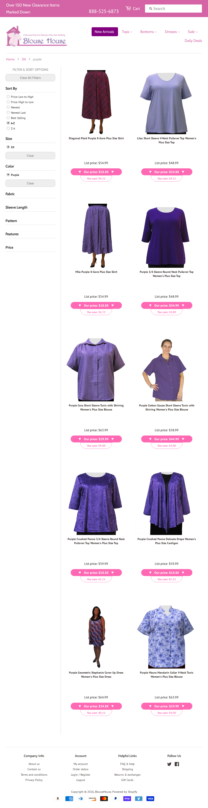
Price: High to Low (22, 102)
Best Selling (18, 118)
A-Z (12, 123)
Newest (15, 107)
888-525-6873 (104, 11)
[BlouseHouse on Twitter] (169, 765)
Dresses (171, 31)
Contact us (34, 769)
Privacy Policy (34, 780)
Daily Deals (193, 40)
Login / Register (80, 774)
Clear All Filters (30, 78)
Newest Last (18, 112)
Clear (30, 156)
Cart (136, 8)
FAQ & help (127, 764)
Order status (80, 769)
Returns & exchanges (127, 774)
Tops (126, 31)
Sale (191, 31)
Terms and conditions (34, 774)
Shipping (127, 769)
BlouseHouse (103, 792)
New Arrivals (104, 31)
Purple (14, 175)
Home (10, 59)
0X (24, 59)
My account (81, 764)
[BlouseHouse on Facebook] (176, 765)
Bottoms (147, 31)
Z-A (12, 128)
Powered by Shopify (124, 792)
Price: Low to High (22, 97)
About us (34, 764)
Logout (80, 780)
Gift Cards (127, 780)
